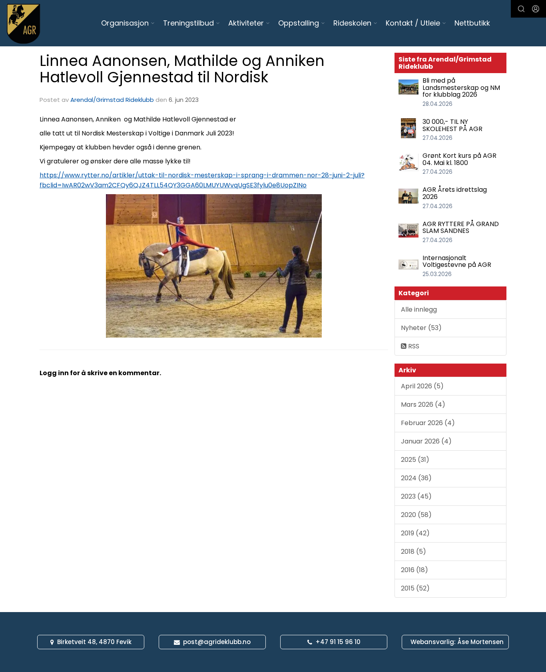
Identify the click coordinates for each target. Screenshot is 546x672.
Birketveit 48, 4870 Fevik (94, 642)
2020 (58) (416, 514)
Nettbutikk (472, 23)
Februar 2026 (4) (428, 422)
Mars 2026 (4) (423, 404)
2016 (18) (414, 570)
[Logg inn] (535, 9)
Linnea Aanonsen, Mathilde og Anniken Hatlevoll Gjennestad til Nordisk (182, 68)
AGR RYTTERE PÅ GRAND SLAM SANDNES (460, 227)
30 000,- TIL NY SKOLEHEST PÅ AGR (452, 125)
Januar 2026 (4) (426, 441)
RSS (413, 346)
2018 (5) (413, 551)
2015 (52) (415, 588)
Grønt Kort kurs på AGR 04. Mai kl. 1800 (459, 159)
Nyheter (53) (421, 327)
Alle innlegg (419, 309)
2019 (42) (415, 533)
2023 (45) (416, 496)
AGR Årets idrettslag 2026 (454, 193)
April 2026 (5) (422, 386)
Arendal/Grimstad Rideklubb (112, 99)
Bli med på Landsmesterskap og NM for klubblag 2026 (461, 87)
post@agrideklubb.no (217, 642)
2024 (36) (416, 478)
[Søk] (521, 9)
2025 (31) (415, 459)
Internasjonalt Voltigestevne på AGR (456, 261)
